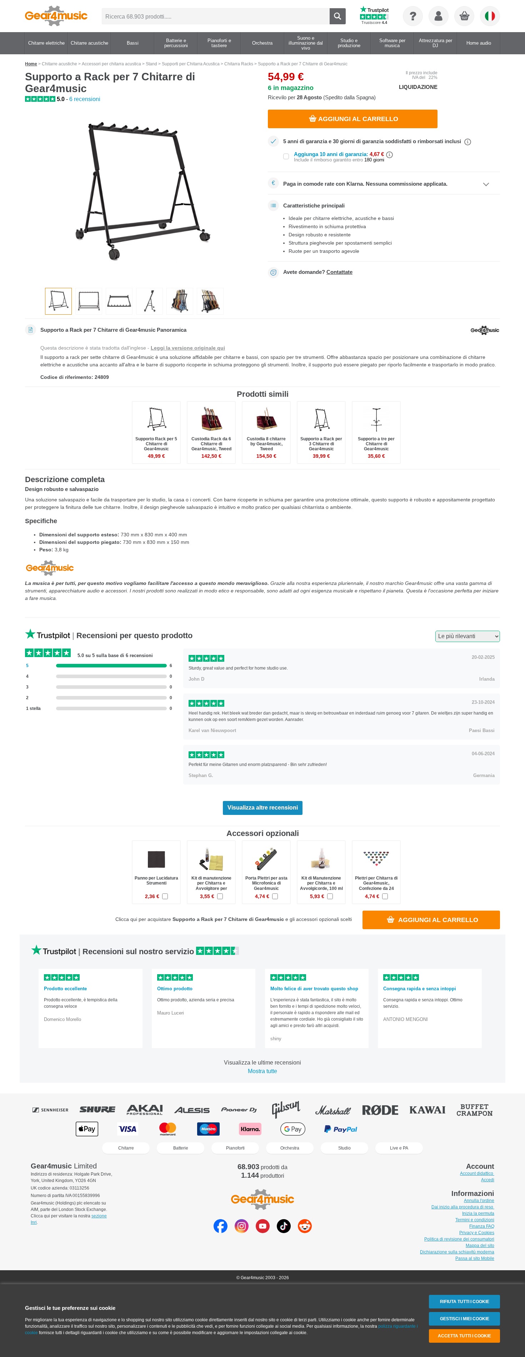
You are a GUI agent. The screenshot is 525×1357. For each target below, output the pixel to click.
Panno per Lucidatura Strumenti (156, 881)
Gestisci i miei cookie (464, 1318)
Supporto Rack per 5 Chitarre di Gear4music (156, 443)
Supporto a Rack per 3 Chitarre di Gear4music (321, 443)
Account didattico (477, 1173)
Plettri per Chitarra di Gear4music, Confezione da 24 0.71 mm (376, 886)
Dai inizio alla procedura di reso (462, 1207)
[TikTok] (284, 1231)
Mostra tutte (262, 1071)
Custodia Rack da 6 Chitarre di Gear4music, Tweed (211, 443)
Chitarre (126, 1148)
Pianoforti (235, 1148)
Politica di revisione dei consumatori (459, 1239)
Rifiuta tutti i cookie (464, 1301)
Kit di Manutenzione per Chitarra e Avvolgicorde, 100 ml (321, 883)
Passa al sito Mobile (474, 1258)
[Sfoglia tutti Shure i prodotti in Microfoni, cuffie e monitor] (102, 1110)
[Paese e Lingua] (490, 16)
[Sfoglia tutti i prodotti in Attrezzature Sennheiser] (55, 1110)
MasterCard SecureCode (391, 1129)
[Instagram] (242, 1231)
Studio (344, 1148)
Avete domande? (317, 272)
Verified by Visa (437, 1129)
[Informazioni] (412, 16)
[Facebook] (221, 1231)
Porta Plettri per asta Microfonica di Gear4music (266, 883)
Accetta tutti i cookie (464, 1335)
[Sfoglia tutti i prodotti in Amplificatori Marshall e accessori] (338, 1110)
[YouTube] (263, 1231)
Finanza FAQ (481, 1226)
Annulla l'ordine (479, 1200)
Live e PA (399, 1148)
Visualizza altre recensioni (263, 808)
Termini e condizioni (474, 1219)
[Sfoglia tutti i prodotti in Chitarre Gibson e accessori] (291, 1110)
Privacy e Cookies (476, 1232)
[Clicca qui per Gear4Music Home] (56, 16)
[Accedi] (438, 16)
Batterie (180, 1148)
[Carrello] (465, 16)
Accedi (487, 1179)
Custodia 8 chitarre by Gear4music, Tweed (266, 443)
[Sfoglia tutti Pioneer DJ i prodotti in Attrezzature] (244, 1110)
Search (338, 16)
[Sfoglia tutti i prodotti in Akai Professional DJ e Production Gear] (149, 1110)
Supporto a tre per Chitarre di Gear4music (376, 443)
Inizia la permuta (478, 1213)
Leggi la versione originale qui (188, 348)
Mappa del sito (480, 1245)
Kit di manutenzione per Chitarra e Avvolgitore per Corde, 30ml (211, 886)
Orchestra (289, 1148)
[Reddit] (305, 1231)
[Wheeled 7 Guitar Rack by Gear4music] (141, 195)
